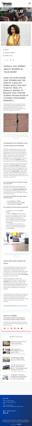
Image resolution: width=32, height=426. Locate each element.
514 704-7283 (9, 405)
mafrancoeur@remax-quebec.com (14, 406)
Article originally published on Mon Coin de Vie (15, 305)
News (6, 49)
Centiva (18, 424)
